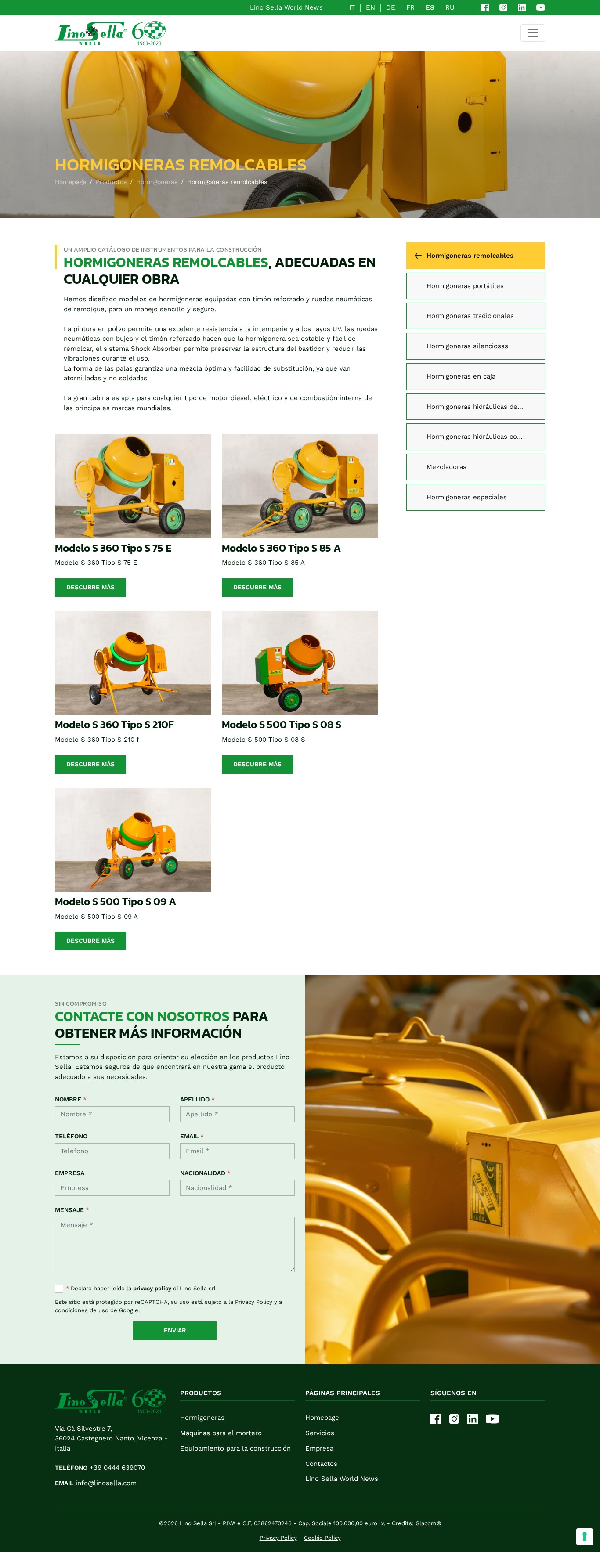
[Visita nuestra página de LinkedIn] (522, 7)
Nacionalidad (205, 1173)
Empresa (69, 1173)
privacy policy (152, 1288)
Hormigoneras (156, 181)
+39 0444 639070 (100, 1468)
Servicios (319, 1433)
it (352, 7)
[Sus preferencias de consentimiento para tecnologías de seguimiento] (584, 1536)
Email (192, 1136)
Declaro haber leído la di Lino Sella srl (141, 1288)
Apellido (197, 1099)
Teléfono (71, 1136)
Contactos (321, 1464)
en (370, 7)
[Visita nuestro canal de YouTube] (540, 7)
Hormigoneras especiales (467, 497)
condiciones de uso (81, 1310)
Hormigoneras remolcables (470, 256)
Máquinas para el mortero (221, 1433)
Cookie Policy (322, 1537)
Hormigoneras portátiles (465, 286)
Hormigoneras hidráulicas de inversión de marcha (486, 407)
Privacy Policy (253, 1302)
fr (410, 7)
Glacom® (428, 1523)
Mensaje (72, 1209)
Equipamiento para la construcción (235, 1448)
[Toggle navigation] (532, 33)
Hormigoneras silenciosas (467, 346)
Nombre (71, 1099)
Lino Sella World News (286, 7)
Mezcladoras (446, 467)
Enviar (175, 1330)
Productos (111, 181)
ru (450, 7)
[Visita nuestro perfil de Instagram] (503, 7)
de (390, 7)
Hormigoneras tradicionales (470, 316)
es (430, 7)
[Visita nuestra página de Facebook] (485, 7)
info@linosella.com (96, 1483)
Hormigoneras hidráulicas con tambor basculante (486, 436)
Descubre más (90, 587)
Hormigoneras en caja (461, 376)
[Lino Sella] (110, 33)
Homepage (70, 181)
